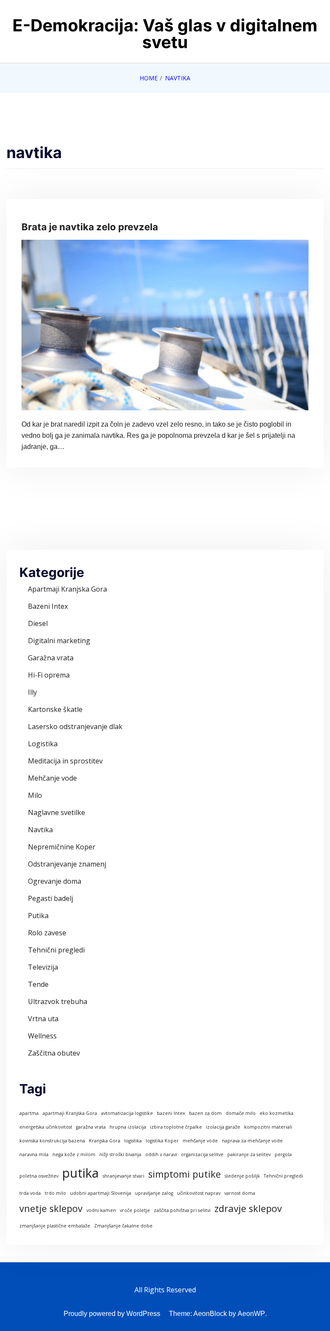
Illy (32, 692)
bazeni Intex (171, 1113)
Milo (35, 795)
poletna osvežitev (38, 1176)
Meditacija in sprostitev (65, 761)
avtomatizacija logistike (127, 1113)
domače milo (241, 1113)
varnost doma (239, 1193)
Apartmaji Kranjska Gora (67, 589)
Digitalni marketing (59, 640)
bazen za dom (205, 1113)
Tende (38, 984)
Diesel (38, 623)
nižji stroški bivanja (120, 1154)
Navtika (40, 829)
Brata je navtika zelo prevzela (89, 226)
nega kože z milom (73, 1154)
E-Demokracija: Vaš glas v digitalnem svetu (165, 33)
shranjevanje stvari (123, 1176)
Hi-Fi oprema (49, 675)
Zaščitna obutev (54, 1053)
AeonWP (251, 1313)
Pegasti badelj (50, 898)
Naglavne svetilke (56, 812)
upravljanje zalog (154, 1193)
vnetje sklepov (50, 1208)
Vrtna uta (43, 1018)
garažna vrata (91, 1127)
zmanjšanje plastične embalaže (54, 1226)
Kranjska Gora (104, 1141)
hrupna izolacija (128, 1127)
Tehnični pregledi (56, 950)
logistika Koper (162, 1141)
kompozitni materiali (268, 1127)
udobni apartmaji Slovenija (100, 1193)
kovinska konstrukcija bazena (52, 1141)
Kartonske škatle (55, 709)
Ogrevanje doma (54, 881)
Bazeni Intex (48, 606)
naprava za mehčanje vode (252, 1141)
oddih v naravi (161, 1154)
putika (80, 1172)
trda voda (30, 1193)
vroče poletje (135, 1210)
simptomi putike (184, 1174)
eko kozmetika (276, 1113)
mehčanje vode (200, 1141)
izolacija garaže (223, 1127)
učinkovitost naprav (198, 1193)
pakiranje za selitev (249, 1154)
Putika (38, 915)
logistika (133, 1141)
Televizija (43, 967)
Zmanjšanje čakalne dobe (123, 1226)
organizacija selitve (202, 1154)
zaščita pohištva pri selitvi (182, 1210)
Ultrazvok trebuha (57, 1001)
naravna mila (34, 1154)
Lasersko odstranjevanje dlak (75, 726)
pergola (283, 1154)
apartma (29, 1113)
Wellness (42, 1036)
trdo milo (55, 1193)
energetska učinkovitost (45, 1127)
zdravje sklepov (248, 1208)
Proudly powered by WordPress (112, 1313)
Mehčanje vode (52, 778)
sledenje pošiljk (242, 1176)
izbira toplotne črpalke (176, 1127)
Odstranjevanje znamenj (67, 864)
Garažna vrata (50, 657)
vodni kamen (101, 1210)
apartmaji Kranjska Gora (70, 1113)
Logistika (43, 743)
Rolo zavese (47, 932)
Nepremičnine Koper (61, 847)
